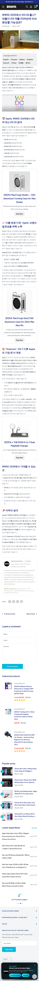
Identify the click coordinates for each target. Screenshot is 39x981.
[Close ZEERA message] (35, 965)
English (6, 59)
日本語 (21, 63)
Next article (31, 614)
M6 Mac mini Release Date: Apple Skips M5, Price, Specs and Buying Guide (26, 792)
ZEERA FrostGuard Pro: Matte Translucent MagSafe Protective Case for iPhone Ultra (24, 715)
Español (30, 59)
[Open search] (27, 7)
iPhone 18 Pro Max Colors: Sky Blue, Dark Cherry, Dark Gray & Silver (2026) (25, 804)
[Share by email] (21, 601)
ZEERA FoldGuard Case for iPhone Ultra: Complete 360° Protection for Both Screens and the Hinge (24, 689)
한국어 (28, 63)
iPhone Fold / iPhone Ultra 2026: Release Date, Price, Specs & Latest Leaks (26, 781)
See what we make (15, 975)
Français (14, 59)
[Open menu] (3, 7)
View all (34, 828)
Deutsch (6, 63)
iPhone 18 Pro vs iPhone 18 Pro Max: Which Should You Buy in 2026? (25, 815)
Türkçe (13, 63)
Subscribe (9, 949)
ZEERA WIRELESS (19, 683)
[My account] (31, 7)
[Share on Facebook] (9, 601)
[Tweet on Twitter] (17, 601)
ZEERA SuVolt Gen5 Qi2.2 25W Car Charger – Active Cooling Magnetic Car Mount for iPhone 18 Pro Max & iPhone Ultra (24, 739)
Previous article (9, 614)
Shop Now (19, 214)
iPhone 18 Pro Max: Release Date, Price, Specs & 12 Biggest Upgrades (26, 770)
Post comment (12, 666)
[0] (35, 6)
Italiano (22, 59)
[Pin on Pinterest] (13, 601)
